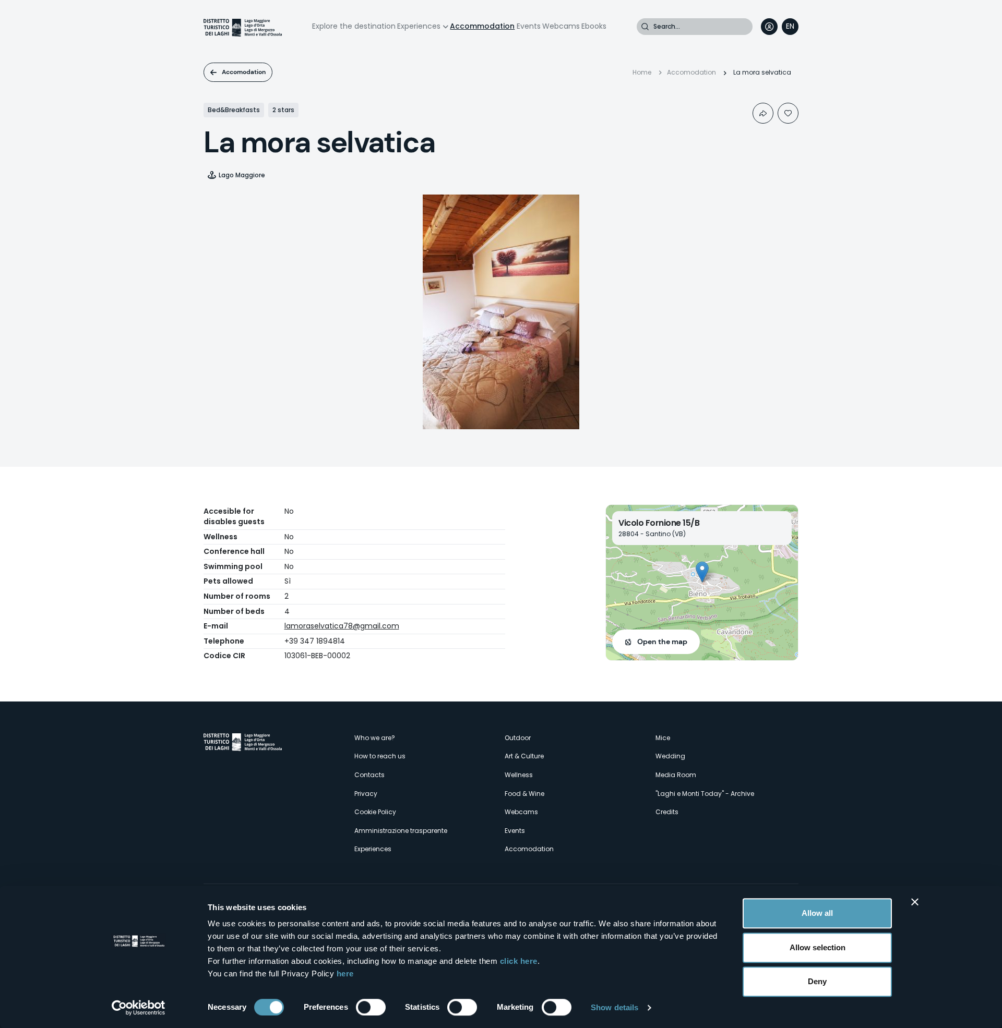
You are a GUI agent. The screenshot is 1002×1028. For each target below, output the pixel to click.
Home (642, 72)
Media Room (675, 774)
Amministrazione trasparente (400, 830)
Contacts (369, 774)
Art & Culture (524, 756)
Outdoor (518, 737)
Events (529, 26)
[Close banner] (914, 901)
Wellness (519, 774)
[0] (788, 113)
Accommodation (482, 26)
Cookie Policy (375, 811)
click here (519, 961)
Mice (662, 737)
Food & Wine (524, 793)
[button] (702, 572)
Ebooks (593, 26)
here (345, 973)
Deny (817, 981)
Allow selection (817, 947)
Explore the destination (354, 26)
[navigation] (790, 26)
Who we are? (374, 737)
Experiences (418, 26)
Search (645, 26)
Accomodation (244, 72)
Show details (614, 1007)
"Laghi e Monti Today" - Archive (704, 793)
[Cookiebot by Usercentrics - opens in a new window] (138, 1007)
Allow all (817, 913)
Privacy (365, 793)
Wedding (670, 756)
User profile (769, 26)
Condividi (763, 113)
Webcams (561, 26)
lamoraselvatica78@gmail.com (341, 626)
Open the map (662, 641)
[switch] (371, 1007)
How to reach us (379, 756)
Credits (666, 811)
